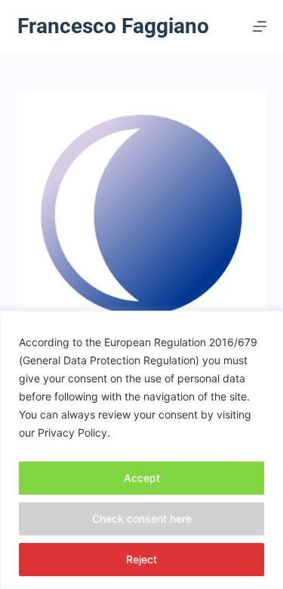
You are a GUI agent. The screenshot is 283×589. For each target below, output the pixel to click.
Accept (142, 477)
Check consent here (142, 518)
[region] (141, 450)
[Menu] (259, 26)
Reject (141, 559)
